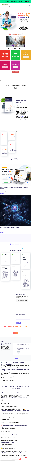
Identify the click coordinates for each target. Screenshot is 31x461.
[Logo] (4, 5)
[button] (15, 41)
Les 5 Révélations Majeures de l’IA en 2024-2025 (9, 227)
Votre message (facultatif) (20, 314)
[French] (26, 457)
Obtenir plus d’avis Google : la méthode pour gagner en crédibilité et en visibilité (14, 188)
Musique (24, 275)
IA (16, 254)
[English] (25, 457)
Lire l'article (2, 193)
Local (6, 268)
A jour (17, 267)
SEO (6, 254)
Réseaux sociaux (24, 258)
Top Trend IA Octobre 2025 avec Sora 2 (9, 236)
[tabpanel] (22, 349)
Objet (17, 310)
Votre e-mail (18, 306)
